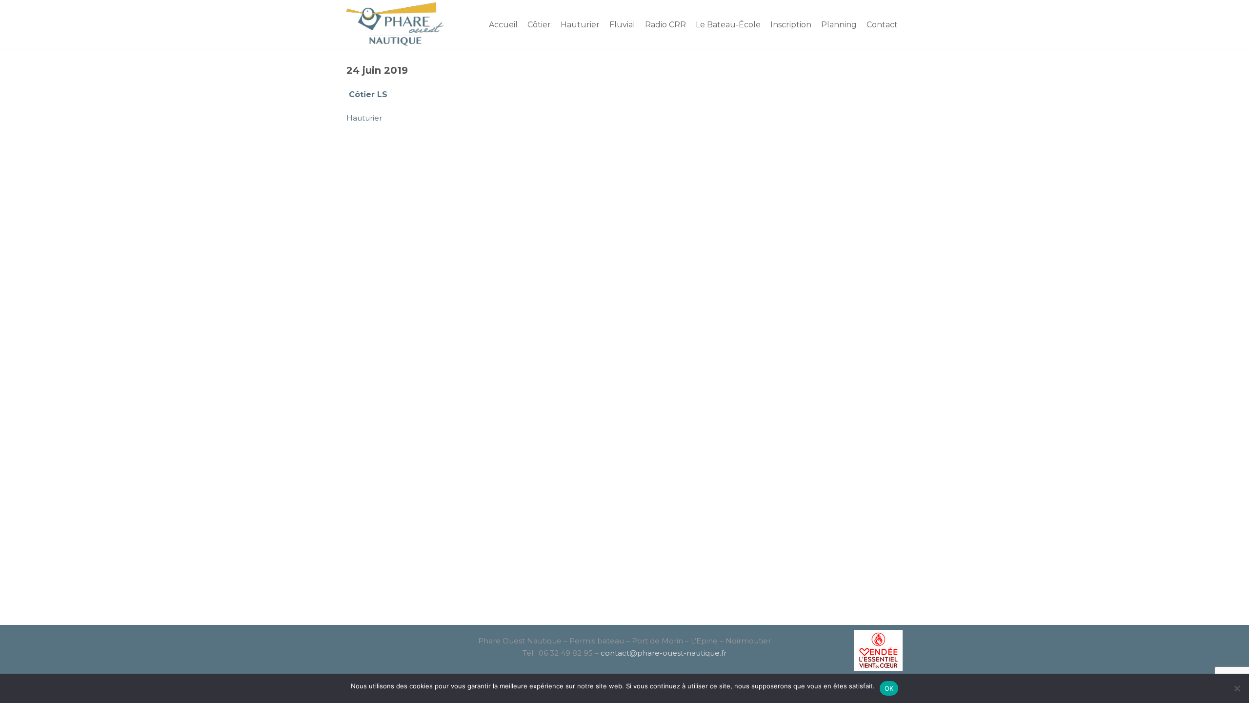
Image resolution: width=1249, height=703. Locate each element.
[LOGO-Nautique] (395, 24)
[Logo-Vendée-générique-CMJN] (865, 650)
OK (889, 688)
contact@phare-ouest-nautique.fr (663, 653)
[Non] (1237, 688)
